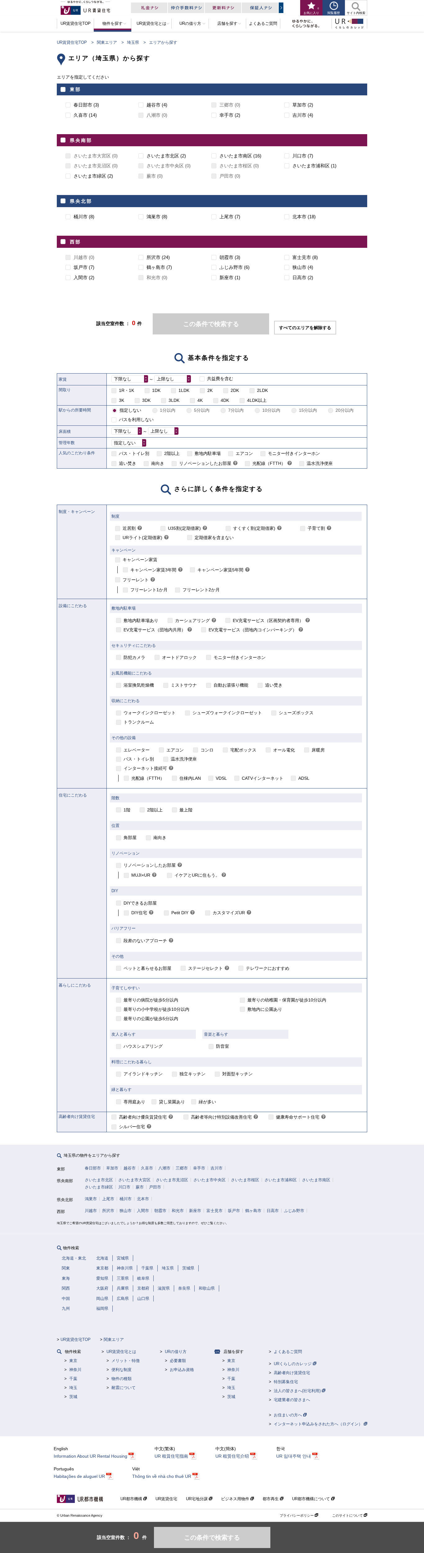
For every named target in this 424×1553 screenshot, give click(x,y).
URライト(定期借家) (142, 537)
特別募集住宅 (286, 1381)
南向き (157, 463)
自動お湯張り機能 (231, 685)
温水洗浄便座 (320, 463)
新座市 (195, 1211)
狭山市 (126, 1211)
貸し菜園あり (172, 1101)
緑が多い (207, 1101)
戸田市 (155, 1187)
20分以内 (345, 410)
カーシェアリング (192, 620)
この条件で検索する (211, 323)
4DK (225, 400)
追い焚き (127, 463)
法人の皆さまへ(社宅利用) (298, 1390)
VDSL (221, 778)
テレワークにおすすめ (267, 968)
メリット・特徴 (125, 1360)
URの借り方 (176, 1351)
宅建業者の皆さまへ (292, 1399)
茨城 (73, 1396)
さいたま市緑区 (99, 1187)
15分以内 (308, 410)
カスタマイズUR (229, 912)
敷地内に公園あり (264, 1009)
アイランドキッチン (143, 1073)
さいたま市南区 (316, 1180)
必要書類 (178, 1360)
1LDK (183, 390)
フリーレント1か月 (149, 589)
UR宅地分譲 (197, 1498)
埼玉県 (133, 42)
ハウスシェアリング (143, 1046)
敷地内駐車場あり (141, 620)
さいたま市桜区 (245, 1180)
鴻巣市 (91, 1199)
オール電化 (284, 749)
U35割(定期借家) (184, 528)
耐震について (123, 1387)
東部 (75, 89)
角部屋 (130, 837)
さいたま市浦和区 (280, 1180)
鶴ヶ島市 (253, 1211)
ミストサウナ (184, 685)
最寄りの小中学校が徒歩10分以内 (156, 1009)
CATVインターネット (262, 778)
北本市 (143, 1199)
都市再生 (271, 1498)
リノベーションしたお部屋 (205, 463)
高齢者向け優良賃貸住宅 (143, 1117)
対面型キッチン (237, 1073)
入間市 (143, 1211)
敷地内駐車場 (208, 453)
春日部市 (93, 1168)
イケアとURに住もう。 (197, 875)
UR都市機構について (311, 1498)
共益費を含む (220, 378)
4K (200, 400)
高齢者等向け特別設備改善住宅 (221, 1117)
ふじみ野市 (294, 1211)
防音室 (222, 1046)
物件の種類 (121, 1378)
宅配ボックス (243, 749)
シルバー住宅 (132, 1126)
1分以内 (167, 410)
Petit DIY (179, 912)
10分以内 (271, 410)
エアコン (244, 453)
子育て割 (316, 528)
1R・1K (126, 390)
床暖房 (318, 749)
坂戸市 (234, 1211)
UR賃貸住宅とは (121, 1351)
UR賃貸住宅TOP (72, 42)
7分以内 (236, 410)
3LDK (174, 400)
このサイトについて (348, 1515)
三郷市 (182, 1168)
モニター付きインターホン (294, 453)
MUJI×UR (140, 875)
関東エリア (107, 42)
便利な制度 (121, 1369)
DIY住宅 (139, 912)
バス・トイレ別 (134, 453)
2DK (235, 390)
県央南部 (81, 140)
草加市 (112, 1168)
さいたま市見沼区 (172, 1180)
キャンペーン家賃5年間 (220, 569)
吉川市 (216, 1168)
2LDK (262, 390)
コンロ (207, 749)
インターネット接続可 (145, 768)
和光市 (178, 1211)
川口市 (124, 1187)
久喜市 (147, 1168)
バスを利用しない (136, 419)
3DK (146, 400)
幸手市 (199, 1168)
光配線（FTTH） (269, 463)
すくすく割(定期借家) (254, 528)
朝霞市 (160, 1211)
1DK (156, 390)
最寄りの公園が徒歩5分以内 (151, 1018)
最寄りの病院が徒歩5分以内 (151, 999)
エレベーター (137, 749)
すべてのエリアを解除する (305, 327)
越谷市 (130, 1168)
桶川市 (126, 1199)
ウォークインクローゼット (150, 712)
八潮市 (164, 1168)
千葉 (73, 1378)
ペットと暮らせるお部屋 (147, 968)
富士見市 (214, 1211)
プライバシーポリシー (297, 1515)
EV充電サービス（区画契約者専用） (268, 620)
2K (210, 390)
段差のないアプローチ (145, 940)
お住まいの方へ (288, 1415)
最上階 (185, 809)
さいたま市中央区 (209, 1180)
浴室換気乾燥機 (139, 685)
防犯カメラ (134, 657)
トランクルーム (139, 722)
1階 (127, 809)
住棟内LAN (190, 778)
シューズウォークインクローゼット (227, 712)
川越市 (91, 1211)
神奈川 (75, 1369)
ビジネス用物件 (235, 1498)
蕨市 (140, 1187)
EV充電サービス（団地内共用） (155, 629)
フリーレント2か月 (201, 589)
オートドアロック (179, 657)
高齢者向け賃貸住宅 (292, 1372)
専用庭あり (134, 1101)
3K (121, 400)
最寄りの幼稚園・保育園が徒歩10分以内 (286, 999)
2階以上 (172, 453)
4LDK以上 (257, 400)
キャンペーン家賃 (140, 559)
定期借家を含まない (214, 537)
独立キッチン (192, 1073)
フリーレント (136, 579)
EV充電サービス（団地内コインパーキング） (253, 629)
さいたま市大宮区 (134, 1180)
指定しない (130, 410)
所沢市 (108, 1211)
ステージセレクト (205, 968)
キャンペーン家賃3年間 (153, 569)
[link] (235, 463)
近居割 (129, 528)
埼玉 (73, 1387)
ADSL (303, 778)
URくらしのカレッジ (293, 1363)
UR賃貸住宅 (166, 1498)
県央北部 (81, 201)
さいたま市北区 (99, 1180)
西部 (75, 241)
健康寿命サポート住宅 (297, 1117)
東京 (73, 1360)
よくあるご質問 (288, 1351)
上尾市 (108, 1199)
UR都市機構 (131, 1498)
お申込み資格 (182, 1369)
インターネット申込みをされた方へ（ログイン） (319, 1424)
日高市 (273, 1211)
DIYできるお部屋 (140, 903)
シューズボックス (296, 712)
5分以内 (202, 410)
